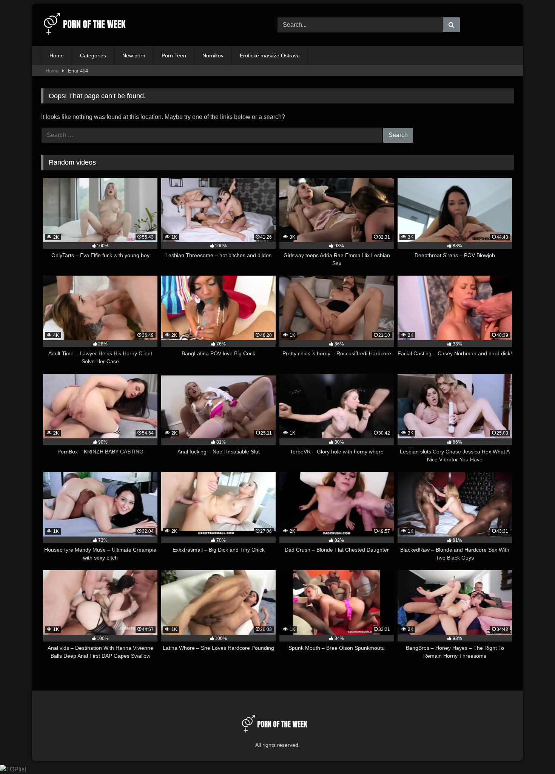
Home (56, 55)
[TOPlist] (13, 769)
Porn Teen (174, 55)
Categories (93, 55)
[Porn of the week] (88, 25)
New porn (133, 55)
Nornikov (213, 55)
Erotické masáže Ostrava (270, 55)
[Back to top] (531, 751)
